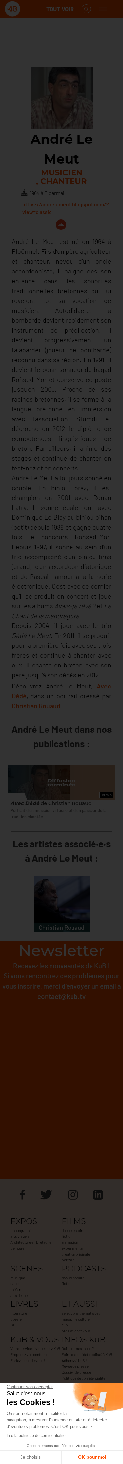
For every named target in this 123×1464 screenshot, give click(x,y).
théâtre (16, 1289)
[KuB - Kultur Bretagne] (31, 9)
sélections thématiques (81, 1313)
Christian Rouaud (36, 706)
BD (12, 1324)
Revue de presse (75, 1366)
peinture (17, 1248)
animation (70, 1242)
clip (65, 1324)
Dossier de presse (76, 1372)
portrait (68, 1259)
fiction (67, 1236)
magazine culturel (76, 1319)
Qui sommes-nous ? (78, 1348)
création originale (76, 1254)
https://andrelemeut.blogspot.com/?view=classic (65, 208)
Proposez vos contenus (29, 1354)
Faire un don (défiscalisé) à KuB (87, 1354)
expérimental (73, 1248)
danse (15, 1283)
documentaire (73, 1230)
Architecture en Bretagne (30, 1242)
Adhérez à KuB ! (74, 1360)
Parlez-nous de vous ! (27, 1360)
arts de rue (19, 1295)
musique (17, 1277)
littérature (18, 1313)
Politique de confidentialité (83, 1378)
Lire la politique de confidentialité (36, 1435)
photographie (21, 1230)
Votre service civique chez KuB (35, 1348)
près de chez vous (76, 1330)
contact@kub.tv (61, 996)
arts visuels (20, 1236)
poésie (16, 1319)
